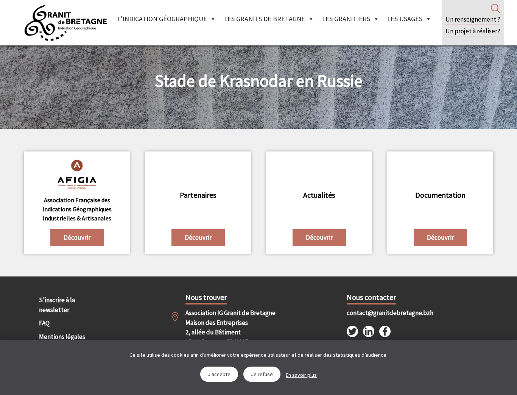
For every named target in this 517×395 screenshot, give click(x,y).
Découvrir (77, 237)
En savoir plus (301, 375)
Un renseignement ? (472, 19)
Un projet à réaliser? (472, 31)
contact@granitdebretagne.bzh (383, 313)
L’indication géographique (162, 18)
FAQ (44, 323)
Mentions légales (62, 337)
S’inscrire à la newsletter (57, 305)
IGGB (65, 23)
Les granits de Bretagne (264, 18)
